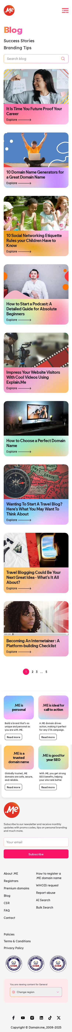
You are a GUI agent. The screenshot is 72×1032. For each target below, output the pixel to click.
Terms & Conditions (17, 941)
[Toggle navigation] (65, 10)
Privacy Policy (14, 948)
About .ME (11, 873)
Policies (9, 934)
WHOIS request (47, 885)
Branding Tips (17, 47)
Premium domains (16, 888)
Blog (7, 895)
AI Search (43, 900)
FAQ (7, 910)
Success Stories (19, 40)
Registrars (11, 881)
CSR (7, 903)
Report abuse (45, 893)
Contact (9, 918)
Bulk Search (44, 907)
